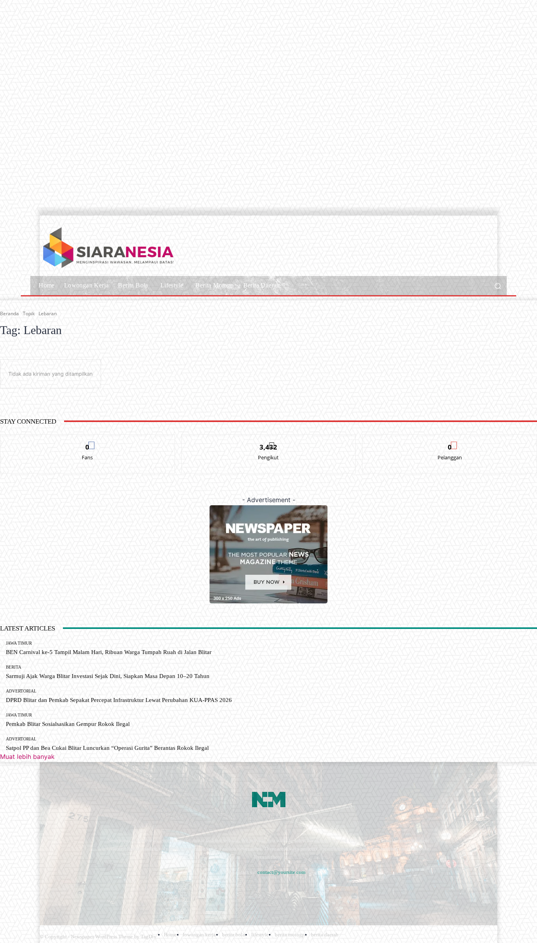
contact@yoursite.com (281, 872)
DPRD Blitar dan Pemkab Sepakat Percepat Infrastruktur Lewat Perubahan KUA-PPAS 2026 (119, 700)
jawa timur (19, 643)
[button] (497, 285)
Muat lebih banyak (27, 756)
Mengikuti (268, 440)
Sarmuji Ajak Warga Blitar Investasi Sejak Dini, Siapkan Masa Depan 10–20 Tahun (108, 676)
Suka (87, 440)
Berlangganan (450, 440)
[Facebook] (47, 891)
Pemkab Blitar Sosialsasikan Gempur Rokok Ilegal (68, 724)
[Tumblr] (131, 891)
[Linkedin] (89, 891)
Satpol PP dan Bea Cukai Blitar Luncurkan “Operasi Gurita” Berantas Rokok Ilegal (107, 748)
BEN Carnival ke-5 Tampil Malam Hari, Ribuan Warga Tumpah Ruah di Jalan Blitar (108, 652)
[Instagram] (68, 891)
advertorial (21, 691)
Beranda (9, 313)
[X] (152, 891)
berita (13, 667)
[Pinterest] (110, 891)
